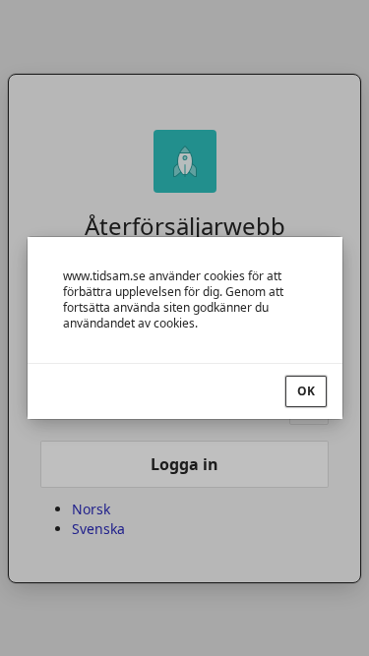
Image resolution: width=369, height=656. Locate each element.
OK (306, 391)
